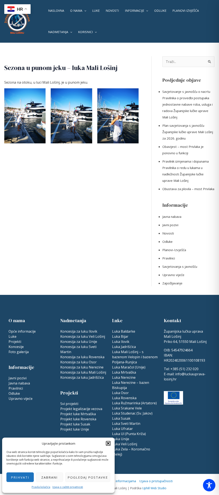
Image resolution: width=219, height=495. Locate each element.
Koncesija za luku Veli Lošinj (82, 336)
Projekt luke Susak (75, 424)
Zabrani (49, 477)
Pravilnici (168, 258)
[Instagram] (166, 410)
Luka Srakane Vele (127, 408)
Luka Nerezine (124, 377)
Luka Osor (120, 392)
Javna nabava (171, 216)
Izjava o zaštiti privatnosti (67, 487)
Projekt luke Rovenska (78, 419)
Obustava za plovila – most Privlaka (188, 189)
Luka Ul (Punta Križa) (129, 433)
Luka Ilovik (120, 341)
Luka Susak (121, 418)
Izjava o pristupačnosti (156, 481)
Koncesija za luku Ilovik (78, 331)
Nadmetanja (58, 32)
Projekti (15, 341)
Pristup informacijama (120, 481)
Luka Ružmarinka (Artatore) (134, 403)
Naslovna (56, 11)
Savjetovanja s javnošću (179, 266)
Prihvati (20, 477)
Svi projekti (69, 403)
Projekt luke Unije (74, 429)
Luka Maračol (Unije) (128, 367)
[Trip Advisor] (175, 410)
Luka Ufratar (122, 428)
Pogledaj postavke (88, 477)
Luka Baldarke (123, 331)
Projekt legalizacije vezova (81, 408)
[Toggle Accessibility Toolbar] (209, 485)
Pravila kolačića (41, 487)
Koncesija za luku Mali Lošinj (83, 372)
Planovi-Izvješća (185, 11)
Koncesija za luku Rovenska (82, 357)
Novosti (112, 11)
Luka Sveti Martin (126, 423)
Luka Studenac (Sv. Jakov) (132, 413)
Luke (96, 11)
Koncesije (16, 346)
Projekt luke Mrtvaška (78, 414)
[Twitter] (193, 410)
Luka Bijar (120, 336)
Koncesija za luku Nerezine (82, 367)
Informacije (134, 11)
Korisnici (85, 32)
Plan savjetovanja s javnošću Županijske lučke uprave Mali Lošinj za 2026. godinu (187, 131)
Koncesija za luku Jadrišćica (82, 377)
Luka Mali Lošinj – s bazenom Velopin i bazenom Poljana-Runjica (135, 356)
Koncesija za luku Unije (78, 341)
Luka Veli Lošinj (124, 444)
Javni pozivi (170, 225)
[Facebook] (184, 410)
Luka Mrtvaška (124, 372)
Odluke (160, 11)
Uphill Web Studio (154, 488)
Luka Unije (120, 439)
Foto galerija (19, 351)
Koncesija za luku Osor (78, 362)
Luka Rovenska (124, 398)
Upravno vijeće (173, 275)
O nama (76, 11)
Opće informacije (22, 331)
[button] (108, 443)
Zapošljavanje (172, 283)
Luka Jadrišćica (124, 346)
